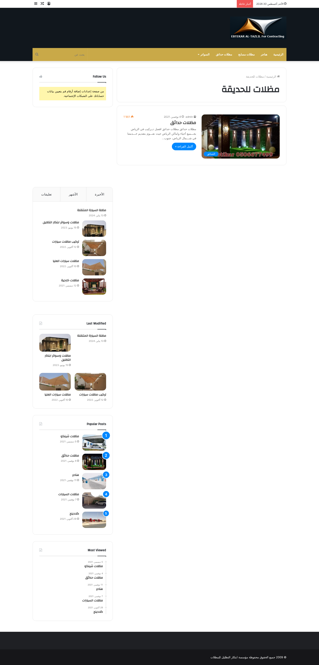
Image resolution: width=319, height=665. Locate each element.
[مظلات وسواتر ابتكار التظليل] (94, 228)
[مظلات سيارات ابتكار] (258, 28)
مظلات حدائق (224, 54)
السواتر (205, 54)
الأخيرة (99, 194)
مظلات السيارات (68, 494)
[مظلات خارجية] (94, 286)
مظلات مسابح (246, 54)
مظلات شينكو (70, 436)
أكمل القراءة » (184, 146)
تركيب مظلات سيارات (65, 242)
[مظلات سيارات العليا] (94, 267)
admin (189, 116)
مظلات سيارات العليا (66, 261)
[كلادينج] (94, 520)
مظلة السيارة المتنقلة (91, 210)
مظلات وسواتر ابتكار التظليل (61, 222)
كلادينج (74, 513)
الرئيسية (278, 54)
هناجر (264, 54)
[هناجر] (94, 481)
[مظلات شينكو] (94, 442)
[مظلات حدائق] (94, 462)
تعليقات (46, 194)
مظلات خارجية (70, 280)
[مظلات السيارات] (94, 500)
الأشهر (73, 194)
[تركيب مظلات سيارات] (94, 248)
